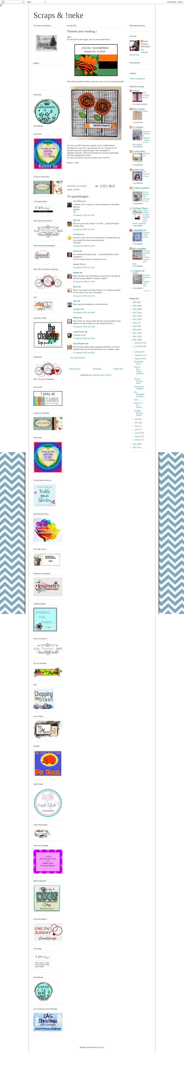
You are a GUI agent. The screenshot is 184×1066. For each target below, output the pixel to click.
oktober (138, 352)
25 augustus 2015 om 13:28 (84, 327)
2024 (135, 309)
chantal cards (138, 170)
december (139, 343)
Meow (145, 111)
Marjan (76, 318)
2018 (135, 330)
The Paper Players (140, 208)
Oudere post (118, 369)
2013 (135, 447)
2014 (135, 444)
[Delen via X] (107, 186)
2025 (135, 306)
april (136, 429)
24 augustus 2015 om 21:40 (84, 246)
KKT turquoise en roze (146, 174)
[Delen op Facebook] (110, 186)
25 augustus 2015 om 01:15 (84, 296)
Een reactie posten (77, 358)
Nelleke (76, 273)
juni (136, 423)
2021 (135, 319)
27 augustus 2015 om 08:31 (84, 353)
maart (137, 433)
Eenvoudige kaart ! (138, 363)
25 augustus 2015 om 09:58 (84, 312)
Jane (75, 301)
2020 (135, 323)
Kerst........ (138, 400)
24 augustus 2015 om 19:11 (84, 215)
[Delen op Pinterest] (113, 186)
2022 (135, 316)
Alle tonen (147, 291)
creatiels (136, 91)
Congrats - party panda (146, 235)
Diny (75, 220)
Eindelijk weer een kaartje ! (138, 413)
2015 (135, 340)
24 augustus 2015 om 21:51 (84, 267)
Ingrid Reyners (79, 343)
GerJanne (77, 234)
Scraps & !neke (58, 15)
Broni (75, 287)
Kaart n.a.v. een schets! (138, 405)
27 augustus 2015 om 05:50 (84, 338)
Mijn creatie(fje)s (139, 249)
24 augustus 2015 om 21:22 (84, 229)
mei (136, 426)
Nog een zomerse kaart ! (138, 381)
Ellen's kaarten (139, 109)
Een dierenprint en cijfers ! (139, 394)
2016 (135, 336)
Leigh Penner (79, 332)
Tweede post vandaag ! (139, 388)
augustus (138, 359)
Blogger (101, 1047)
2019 (135, 326)
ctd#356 (76, 190)
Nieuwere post (74, 369)
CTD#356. (106, 158)
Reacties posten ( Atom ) (102, 375)
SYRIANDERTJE (139, 230)
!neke (145, 41)
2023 (135, 313)
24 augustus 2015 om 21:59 (84, 282)
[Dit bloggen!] (104, 186)
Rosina (76, 251)
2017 (135, 333)
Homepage (97, 369)
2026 (135, 302)
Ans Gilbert (78, 201)
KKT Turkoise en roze (146, 95)
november (139, 346)
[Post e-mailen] (96, 186)
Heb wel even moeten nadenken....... (139, 371)
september (139, 355)
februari (138, 436)
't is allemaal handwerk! (138, 128)
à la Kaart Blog (139, 151)
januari (137, 440)
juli (136, 419)
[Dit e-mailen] (101, 186)
